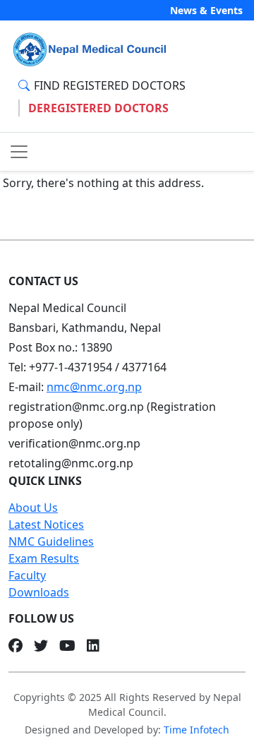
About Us (33, 507)
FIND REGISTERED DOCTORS (110, 85)
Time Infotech (196, 729)
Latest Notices (46, 524)
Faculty (27, 575)
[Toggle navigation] (19, 151)
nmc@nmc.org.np (94, 387)
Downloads (38, 592)
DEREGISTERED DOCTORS (98, 108)
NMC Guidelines (51, 541)
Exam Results (43, 558)
